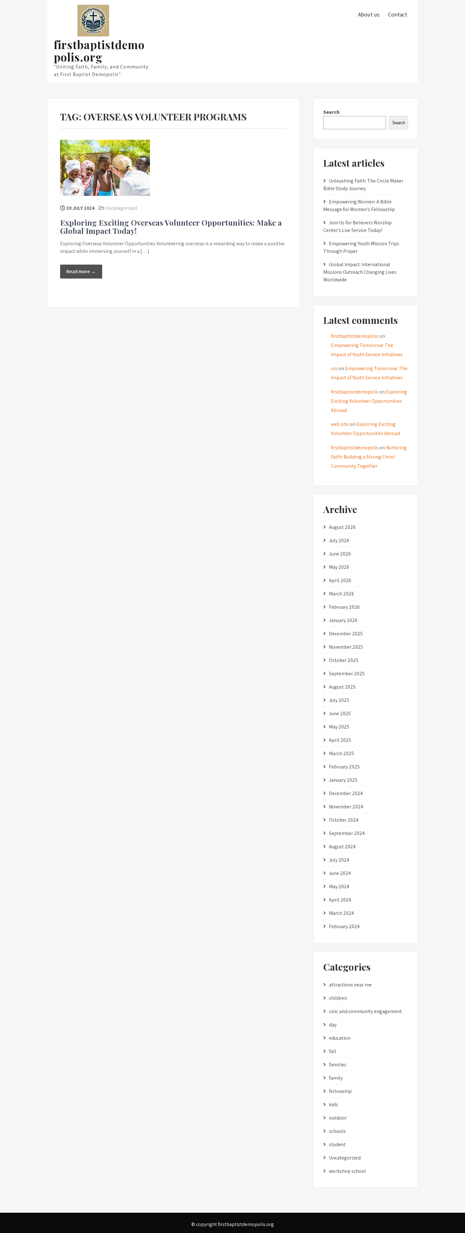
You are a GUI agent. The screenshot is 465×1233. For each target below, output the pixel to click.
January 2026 (343, 620)
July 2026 (339, 540)
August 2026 (342, 527)
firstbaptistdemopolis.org (99, 50)
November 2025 (346, 647)
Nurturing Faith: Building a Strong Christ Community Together (369, 456)
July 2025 (339, 700)
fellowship (340, 1091)
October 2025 (343, 660)
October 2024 (343, 820)
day (333, 1024)
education (339, 1038)
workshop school (347, 1171)
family (336, 1078)
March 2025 (341, 753)
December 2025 (346, 633)
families (337, 1064)
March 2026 (341, 593)
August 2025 (342, 687)
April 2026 (340, 580)
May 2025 (339, 726)
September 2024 (347, 833)
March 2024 (341, 913)
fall (332, 1051)
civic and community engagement (365, 1011)
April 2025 (340, 740)
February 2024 (344, 926)
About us (369, 14)
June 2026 (340, 553)
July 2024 (339, 860)
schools (337, 1131)
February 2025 (344, 766)
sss (334, 368)
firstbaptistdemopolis (354, 336)
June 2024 (340, 873)
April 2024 (340, 899)
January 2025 (343, 780)
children (338, 998)
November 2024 (346, 806)
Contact (397, 14)
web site (340, 424)
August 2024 (342, 846)
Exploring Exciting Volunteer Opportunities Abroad (369, 401)
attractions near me (350, 984)
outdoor (338, 1117)
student (337, 1144)
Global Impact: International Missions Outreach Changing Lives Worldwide (359, 272)
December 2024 (346, 793)
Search (331, 112)
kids (333, 1104)
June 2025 (340, 713)
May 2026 (339, 567)
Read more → (81, 271)
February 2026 (344, 607)
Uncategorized (121, 208)
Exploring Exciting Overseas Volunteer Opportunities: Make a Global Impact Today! (171, 226)
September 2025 (347, 673)
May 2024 (339, 886)
